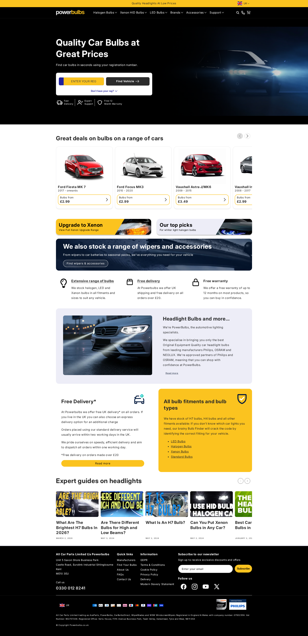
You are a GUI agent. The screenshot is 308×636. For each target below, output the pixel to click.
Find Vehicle (125, 81)
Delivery (145, 579)
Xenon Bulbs (180, 451)
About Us (123, 569)
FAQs (120, 574)
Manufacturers (126, 559)
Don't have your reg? (102, 91)
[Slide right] (247, 136)
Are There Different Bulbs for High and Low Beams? (120, 527)
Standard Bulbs (181, 456)
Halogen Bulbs (181, 446)
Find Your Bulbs (127, 564)
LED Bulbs (178, 441)
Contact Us (124, 579)
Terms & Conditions (152, 564)
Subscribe (243, 568)
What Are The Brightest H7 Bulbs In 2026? (76, 527)
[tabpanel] (104, 84)
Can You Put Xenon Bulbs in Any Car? (209, 525)
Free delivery (148, 281)
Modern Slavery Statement (157, 584)
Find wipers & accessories (86, 263)
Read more (103, 463)
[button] (105, 12)
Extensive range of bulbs (92, 281)
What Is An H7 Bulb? (165, 522)
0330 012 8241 (70, 588)
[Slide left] (240, 136)
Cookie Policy (149, 569)
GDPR (144, 559)
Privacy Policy (149, 574)
